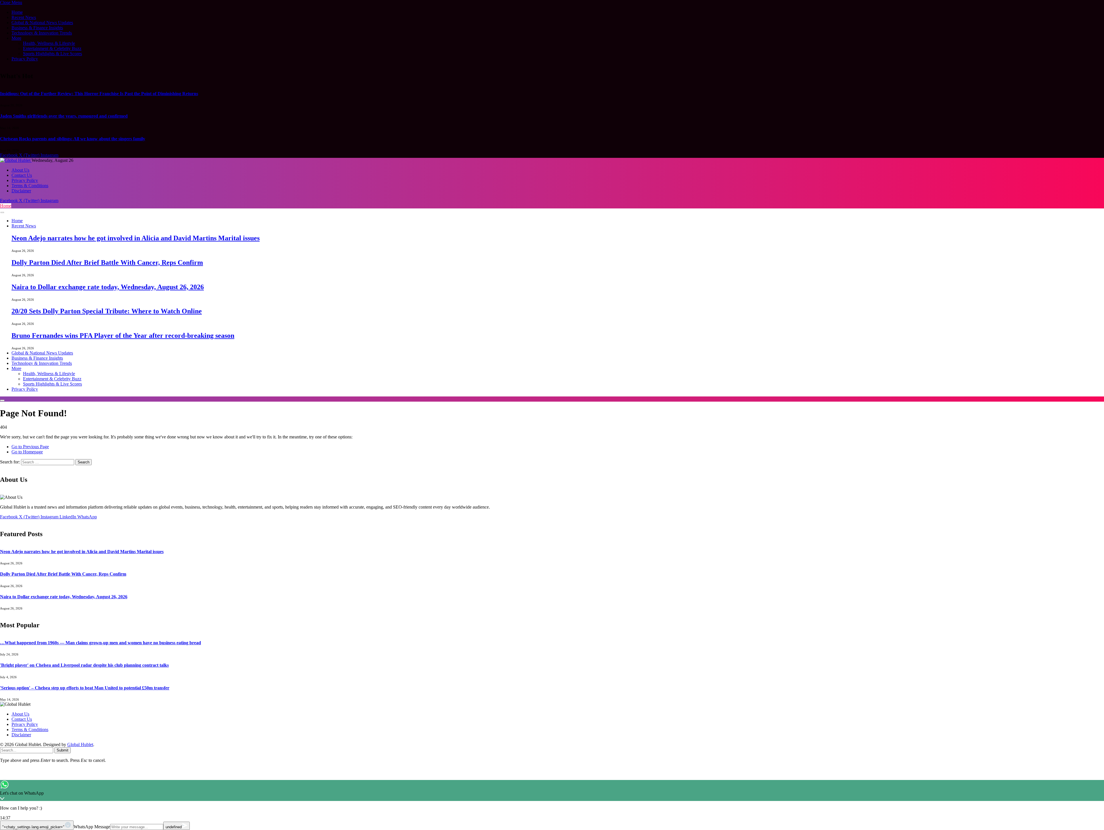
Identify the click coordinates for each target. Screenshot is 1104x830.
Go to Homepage (27, 451)
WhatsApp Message (92, 826)
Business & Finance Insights (37, 27)
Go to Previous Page (30, 446)
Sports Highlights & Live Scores (52, 53)
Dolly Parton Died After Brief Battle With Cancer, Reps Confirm (107, 262)
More (16, 38)
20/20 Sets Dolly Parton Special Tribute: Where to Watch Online (107, 311)
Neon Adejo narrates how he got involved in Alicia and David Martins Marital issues (136, 238)
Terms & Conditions (30, 185)
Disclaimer (21, 190)
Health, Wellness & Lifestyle (49, 43)
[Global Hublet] (16, 160)
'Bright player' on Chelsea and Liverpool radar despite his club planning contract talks (84, 665)
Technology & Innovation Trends (42, 32)
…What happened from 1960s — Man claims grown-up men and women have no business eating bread (100, 642)
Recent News (24, 17)
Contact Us (22, 175)
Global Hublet (80, 744)
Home (17, 12)
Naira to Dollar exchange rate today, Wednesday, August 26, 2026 (108, 287)
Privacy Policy (25, 58)
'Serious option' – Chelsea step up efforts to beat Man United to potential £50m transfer (84, 687)
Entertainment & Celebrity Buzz (52, 48)
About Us (20, 170)
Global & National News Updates (42, 22)
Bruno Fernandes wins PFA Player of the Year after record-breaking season (123, 335)
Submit (62, 750)
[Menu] (2, 212)
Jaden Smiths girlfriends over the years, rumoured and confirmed (64, 116)
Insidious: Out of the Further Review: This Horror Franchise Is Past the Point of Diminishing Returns (99, 93)
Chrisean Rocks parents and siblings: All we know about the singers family (72, 138)
